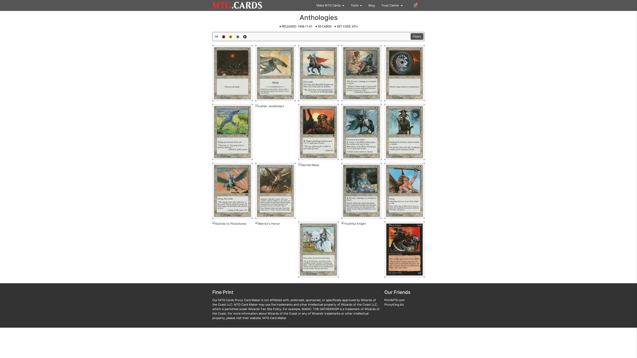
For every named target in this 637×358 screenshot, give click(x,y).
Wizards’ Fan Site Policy (264, 309)
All (216, 36)
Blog (371, 5)
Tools (354, 5)
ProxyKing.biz (394, 304)
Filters (417, 36)
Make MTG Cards (328, 5)
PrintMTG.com (394, 300)
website (255, 318)
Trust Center (390, 5)
